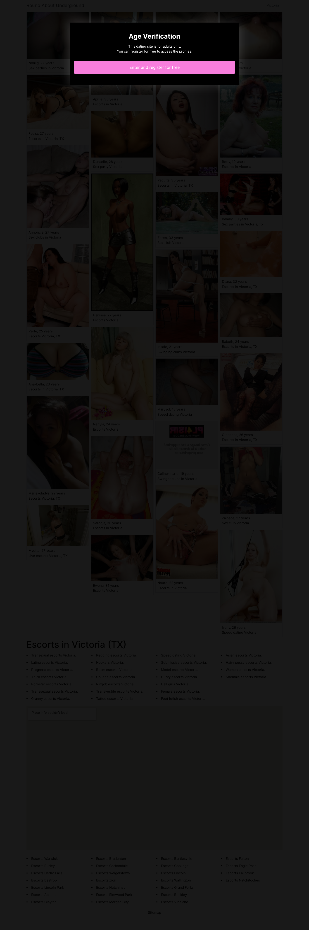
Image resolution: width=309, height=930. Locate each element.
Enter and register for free (154, 67)
